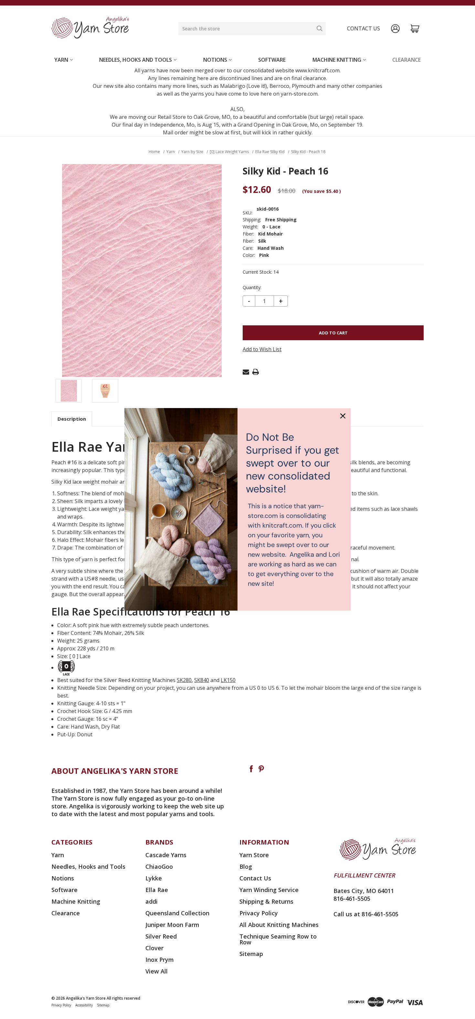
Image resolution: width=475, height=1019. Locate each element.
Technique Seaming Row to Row (278, 939)
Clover (154, 948)
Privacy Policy (258, 913)
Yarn (61, 59)
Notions (215, 59)
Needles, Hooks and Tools (135, 59)
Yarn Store (254, 855)
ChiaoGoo (159, 866)
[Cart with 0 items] (415, 29)
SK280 (184, 680)
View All (156, 971)
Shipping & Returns (266, 901)
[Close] (343, 416)
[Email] (246, 372)
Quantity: (252, 287)
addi (151, 901)
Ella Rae (156, 890)
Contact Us (255, 878)
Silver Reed (161, 936)
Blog (245, 866)
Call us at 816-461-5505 (365, 914)
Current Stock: (261, 272)
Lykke (153, 878)
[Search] (319, 28)
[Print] (255, 372)
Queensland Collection (177, 913)
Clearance (406, 59)
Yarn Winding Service (269, 890)
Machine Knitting (336, 59)
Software (272, 59)
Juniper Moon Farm (172, 925)
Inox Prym (159, 959)
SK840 (201, 680)
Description (72, 418)
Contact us (363, 28)
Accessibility (84, 1005)
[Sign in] (395, 29)
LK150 (228, 680)
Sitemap (251, 954)
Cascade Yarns (165, 855)
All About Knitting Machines (279, 925)
